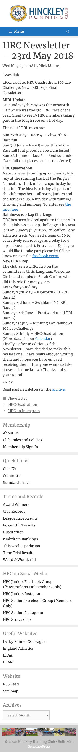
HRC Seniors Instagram (23, 612)
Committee (12, 475)
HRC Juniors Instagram (22, 594)
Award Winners (16, 504)
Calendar (42, 338)
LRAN (8, 662)
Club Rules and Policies (22, 440)
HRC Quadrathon (22, 404)
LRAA (7, 655)
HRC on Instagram (24, 411)
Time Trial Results (18, 553)
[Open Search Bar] (67, 31)
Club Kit (10, 469)
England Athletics (18, 648)
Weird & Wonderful (19, 559)
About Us (11, 433)
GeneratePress (39, 746)
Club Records (14, 511)
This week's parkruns (21, 546)
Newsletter (17, 398)
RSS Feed (11, 684)
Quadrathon (13, 532)
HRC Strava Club (17, 619)
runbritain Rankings (20, 539)
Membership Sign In (20, 447)
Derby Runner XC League (24, 641)
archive (58, 389)
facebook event (45, 256)
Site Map (10, 691)
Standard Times (16, 482)
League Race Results (20, 518)
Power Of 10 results (19, 525)
